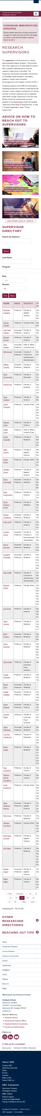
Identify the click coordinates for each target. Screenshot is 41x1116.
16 (34, 898)
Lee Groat (7, 609)
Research (32, 1048)
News (4, 1070)
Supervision (6, 965)
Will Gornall (7, 352)
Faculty (28, 303)
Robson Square (8, 1097)
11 (36, 894)
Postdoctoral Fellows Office (15, 1021)
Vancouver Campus (9, 1088)
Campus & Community (10, 956)
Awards (5, 961)
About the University (9, 1068)
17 (10, 902)
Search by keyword (10, 237)
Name (7, 303)
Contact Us (6, 1011)
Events (5, 1073)
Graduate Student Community (16, 1024)
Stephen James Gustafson (7, 777)
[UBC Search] (36, 2)
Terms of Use (24, 1109)
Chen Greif (7, 522)
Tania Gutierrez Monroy (6, 805)
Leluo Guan (7, 662)
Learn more (31, 82)
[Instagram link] (4, 1036)
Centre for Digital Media (11, 1099)
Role (4, 276)
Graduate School (7, 18)
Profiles (24, 1048)
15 (28, 898)
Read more (8, 40)
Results (5, 284)
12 (11, 898)
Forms (4, 974)
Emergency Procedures (10, 1109)
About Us (5, 984)
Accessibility (18, 1112)
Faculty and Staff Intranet (14, 1027)
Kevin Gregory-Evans (6, 505)
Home (4, 942)
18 (16, 902)
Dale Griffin (7, 573)
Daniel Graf (7, 384)
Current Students (8, 951)
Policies (5, 979)
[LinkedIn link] (10, 1036)
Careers (5, 1075)
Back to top (6, 1048)
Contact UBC (7, 1065)
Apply (4, 988)
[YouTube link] (16, 1036)
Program (6, 267)
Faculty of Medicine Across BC (13, 1102)
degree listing (18, 102)
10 (31, 894)
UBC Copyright (7, 1112)
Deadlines (6, 970)
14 (23, 898)
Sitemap (17, 1048)
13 (17, 898)
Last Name (7, 257)
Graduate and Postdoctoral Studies (20, 995)
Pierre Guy (7, 816)
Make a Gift (6, 1078)
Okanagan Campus (9, 1091)
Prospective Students (19, 18)
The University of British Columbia (15, 4)
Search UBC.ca (8, 1080)
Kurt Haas (7, 848)
